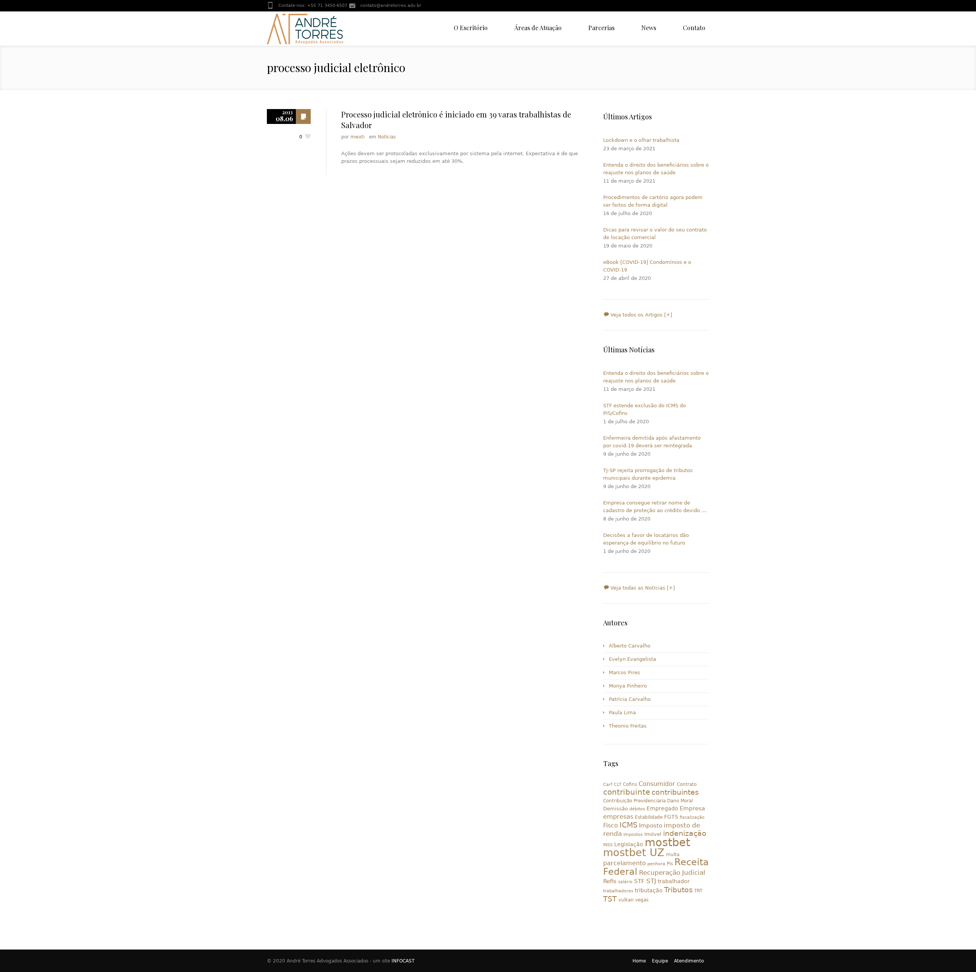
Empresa (692, 808)
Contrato (687, 784)
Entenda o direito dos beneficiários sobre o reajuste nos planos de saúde (656, 168)
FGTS (671, 817)
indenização (684, 833)
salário (625, 881)
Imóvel (652, 834)
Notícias (387, 137)
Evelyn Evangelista (632, 659)
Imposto (650, 825)
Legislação (628, 844)
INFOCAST (403, 961)
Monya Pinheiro (628, 686)
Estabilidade (649, 817)
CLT (617, 784)
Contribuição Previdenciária (634, 800)
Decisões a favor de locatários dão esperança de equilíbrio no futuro (646, 539)
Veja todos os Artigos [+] (640, 315)
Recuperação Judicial (672, 872)
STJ (651, 881)
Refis (609, 881)
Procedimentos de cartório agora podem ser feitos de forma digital (653, 201)
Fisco (610, 825)
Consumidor (657, 783)
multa (672, 854)
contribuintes (675, 792)
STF (639, 881)
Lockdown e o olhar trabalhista (641, 140)
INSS (608, 844)
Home (639, 961)
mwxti (357, 137)
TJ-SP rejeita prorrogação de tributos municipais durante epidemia (648, 474)
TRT (698, 890)
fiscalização (692, 817)
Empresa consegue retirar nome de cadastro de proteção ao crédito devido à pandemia (654, 507)
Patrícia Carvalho (630, 699)
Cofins (630, 784)
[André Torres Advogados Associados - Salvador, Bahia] (305, 28)
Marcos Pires (624, 672)
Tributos (678, 889)
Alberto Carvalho (629, 646)
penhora (656, 863)
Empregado (662, 808)
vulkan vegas (633, 900)
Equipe (660, 961)
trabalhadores (618, 890)
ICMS (628, 825)
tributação (649, 890)
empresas (618, 816)
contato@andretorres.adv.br (390, 5)
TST (610, 899)
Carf (607, 784)
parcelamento (624, 863)
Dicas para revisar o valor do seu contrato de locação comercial (655, 233)
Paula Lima (622, 712)
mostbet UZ (634, 852)
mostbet (667, 842)
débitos (637, 809)
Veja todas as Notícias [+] (642, 588)
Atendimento (689, 961)
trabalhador (674, 881)
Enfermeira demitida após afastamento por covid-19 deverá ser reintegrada (652, 441)
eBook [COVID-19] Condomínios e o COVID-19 (647, 266)
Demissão (615, 808)
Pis (670, 863)
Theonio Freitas (628, 726)
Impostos (633, 834)
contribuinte (626, 792)
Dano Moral (680, 800)
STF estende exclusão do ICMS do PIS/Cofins (644, 409)
